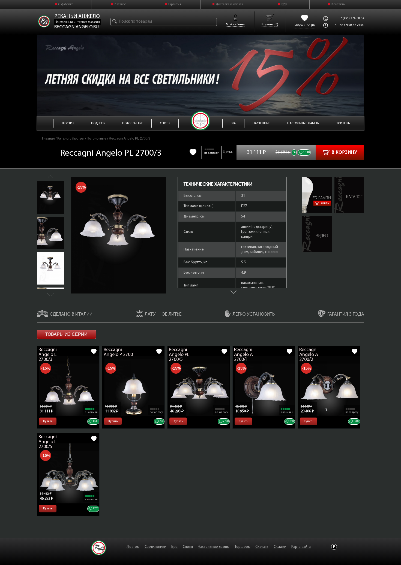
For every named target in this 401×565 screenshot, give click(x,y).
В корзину (344, 152)
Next (50, 295)
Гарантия (174, 4)
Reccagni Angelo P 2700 (118, 352)
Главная (48, 138)
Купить (325, 203)
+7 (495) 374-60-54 (351, 18)
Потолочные (96, 138)
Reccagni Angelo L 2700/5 (47, 442)
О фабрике (65, 4)
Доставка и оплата (229, 4)
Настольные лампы (213, 547)
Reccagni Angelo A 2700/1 (243, 355)
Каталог (120, 4)
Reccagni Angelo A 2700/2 (308, 355)
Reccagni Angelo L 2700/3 (47, 355)
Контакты (338, 4)
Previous (50, 176)
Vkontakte (334, 547)
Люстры (78, 138)
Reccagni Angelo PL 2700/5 (179, 355)
